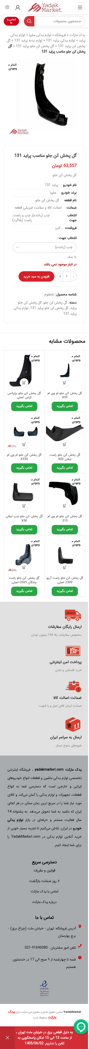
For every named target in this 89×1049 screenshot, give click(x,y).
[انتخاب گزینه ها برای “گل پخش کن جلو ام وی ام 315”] (65, 506)
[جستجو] (29, 21)
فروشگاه (60, 35)
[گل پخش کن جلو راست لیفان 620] (65, 432)
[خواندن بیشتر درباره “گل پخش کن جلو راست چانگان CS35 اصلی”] (24, 567)
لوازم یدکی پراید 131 (60, 40)
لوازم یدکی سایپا (40, 35)
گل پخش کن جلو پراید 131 (35, 46)
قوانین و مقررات (44, 870)
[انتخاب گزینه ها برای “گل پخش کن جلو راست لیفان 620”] (65, 444)
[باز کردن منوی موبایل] (80, 7)
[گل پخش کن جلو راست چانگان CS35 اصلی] (24, 555)
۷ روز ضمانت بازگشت (44, 881)
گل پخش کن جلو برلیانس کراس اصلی (24, 395)
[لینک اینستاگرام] (7, 7)
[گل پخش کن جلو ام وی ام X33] (65, 371)
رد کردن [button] (7, 1038)
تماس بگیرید (65, 406)
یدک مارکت (77, 35)
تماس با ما (11, 21)
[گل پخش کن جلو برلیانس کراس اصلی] (24, 371)
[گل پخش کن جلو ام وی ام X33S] (24, 432)
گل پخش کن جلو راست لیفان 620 (64, 457)
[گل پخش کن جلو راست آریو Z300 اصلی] (65, 555)
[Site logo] (44, 7)
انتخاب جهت (68, 238)
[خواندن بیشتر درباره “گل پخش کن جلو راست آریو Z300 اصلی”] (65, 567)
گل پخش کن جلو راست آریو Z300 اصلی (64, 580)
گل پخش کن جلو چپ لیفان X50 (24, 518)
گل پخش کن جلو (55, 302)
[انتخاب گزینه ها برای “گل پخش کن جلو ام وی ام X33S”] (24, 444)
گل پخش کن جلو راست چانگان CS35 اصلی (24, 580)
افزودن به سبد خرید (36, 276)
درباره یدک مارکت (44, 902)
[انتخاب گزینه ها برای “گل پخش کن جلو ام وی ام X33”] (65, 382)
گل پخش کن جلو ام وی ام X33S (24, 457)
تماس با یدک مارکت (44, 891)
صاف (70, 257)
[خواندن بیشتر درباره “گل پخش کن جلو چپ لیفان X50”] (24, 506)
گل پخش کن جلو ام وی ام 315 (64, 518)
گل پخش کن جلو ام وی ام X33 (64, 395)
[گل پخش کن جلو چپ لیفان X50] (24, 494)
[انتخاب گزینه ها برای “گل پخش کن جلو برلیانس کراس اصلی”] (24, 382)
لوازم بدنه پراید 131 (28, 40)
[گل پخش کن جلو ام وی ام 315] (65, 494)
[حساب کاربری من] (18, 7)
